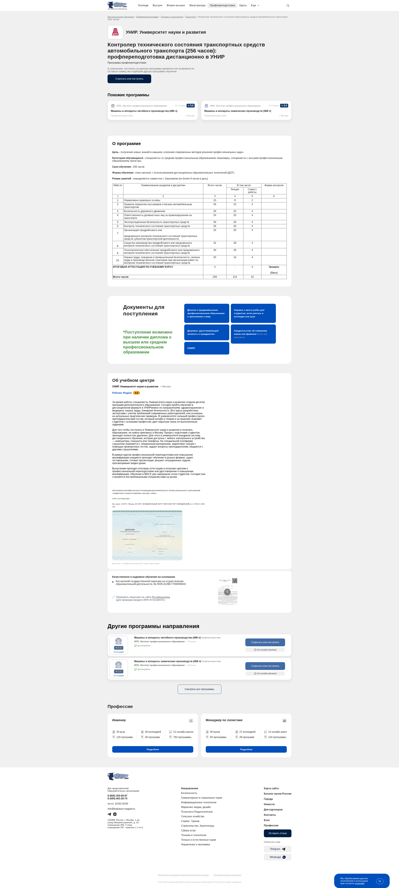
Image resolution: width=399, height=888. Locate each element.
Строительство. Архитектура (197, 825)
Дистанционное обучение (121, 17)
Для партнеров (273, 809)
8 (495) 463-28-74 (117, 798)
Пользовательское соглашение (227, 875)
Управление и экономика (195, 844)
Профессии (271, 825)
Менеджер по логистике (224, 720)
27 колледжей (247, 732)
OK (379, 881)
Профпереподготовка (222, 5)
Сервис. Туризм (190, 821)
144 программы (277, 737)
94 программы (218, 737)
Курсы (243, 5)
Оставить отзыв (278, 833)
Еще (253, 5)
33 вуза (120, 732)
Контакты (270, 815)
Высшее (157, 5)
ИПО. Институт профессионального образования (159, 641)
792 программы (182, 737)
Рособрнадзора (161, 597)
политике (359, 883)
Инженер (119, 720)
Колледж (143, 5)
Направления (189, 788)
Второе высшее (176, 5)
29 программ (246, 737)
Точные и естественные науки (198, 839)
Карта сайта (271, 788)
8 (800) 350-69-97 (117, 795)
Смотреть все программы (199, 689)
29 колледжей (153, 732)
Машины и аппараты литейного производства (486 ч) (167, 637)
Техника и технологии (172, 17)
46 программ (152, 737)
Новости (269, 804)
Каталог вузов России (277, 793)
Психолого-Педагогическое (197, 811)
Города (268, 799)
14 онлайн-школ (277, 732)
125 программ (124, 737)
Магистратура (197, 5)
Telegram (275, 849)
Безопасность (189, 793)
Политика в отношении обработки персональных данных (183, 875)
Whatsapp (275, 857)
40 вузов (215, 732)
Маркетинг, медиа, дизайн (196, 807)
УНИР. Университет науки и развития (166, 32)
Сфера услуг (188, 830)
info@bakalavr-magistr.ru (121, 808)
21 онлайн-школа (183, 732)
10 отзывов (119, 652)
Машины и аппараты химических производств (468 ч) (167, 661)
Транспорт (190, 17)
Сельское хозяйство (192, 816)
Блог (267, 820)
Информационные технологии (198, 802)
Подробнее (153, 749)
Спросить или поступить (129, 78)
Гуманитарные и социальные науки (201, 797)
